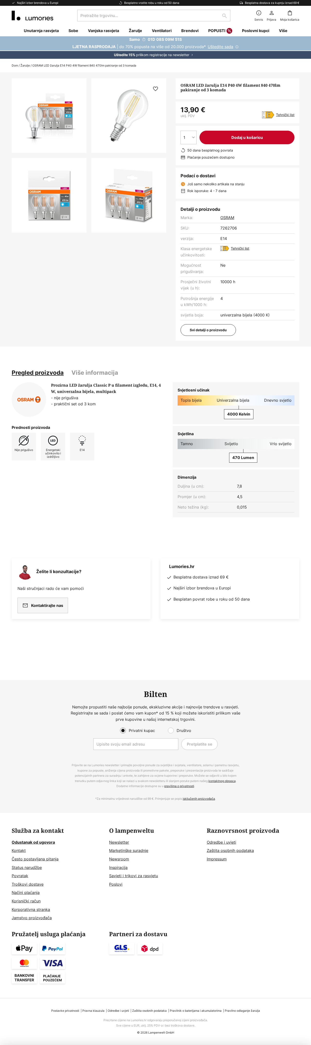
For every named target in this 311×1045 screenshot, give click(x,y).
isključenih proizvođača (199, 799)
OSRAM (227, 217)
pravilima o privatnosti (179, 786)
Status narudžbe (27, 867)
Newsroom (119, 859)
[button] (49, 195)
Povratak (20, 875)
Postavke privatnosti (65, 1011)
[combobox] (154, 15)
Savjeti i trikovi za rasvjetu (133, 875)
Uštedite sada (220, 46)
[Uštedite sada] (155, 47)
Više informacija (94, 372)
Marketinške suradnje (128, 850)
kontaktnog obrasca (222, 781)
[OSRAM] (29, 399)
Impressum (217, 859)
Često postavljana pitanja (35, 859)
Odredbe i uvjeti (221, 842)
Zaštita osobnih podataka (230, 850)
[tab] (38, 372)
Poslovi (115, 884)
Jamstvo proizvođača (32, 917)
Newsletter (119, 842)
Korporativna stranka (31, 909)
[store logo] (32, 15)
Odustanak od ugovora (33, 842)
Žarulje (25, 65)
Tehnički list (285, 114)
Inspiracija (118, 867)
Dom (15, 65)
